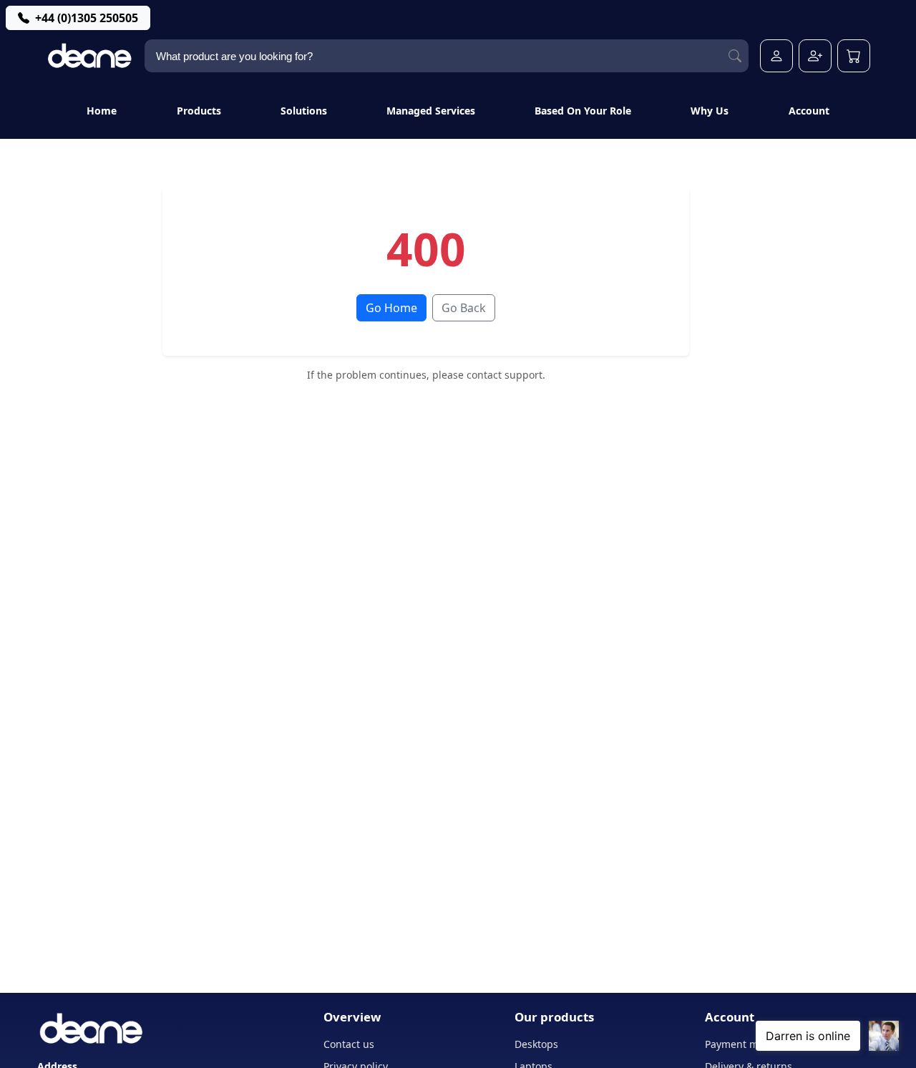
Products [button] (199, 110)
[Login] (776, 55)
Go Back (464, 308)
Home (102, 110)
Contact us (348, 1044)
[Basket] (853, 55)
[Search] (735, 56)
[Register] (815, 55)
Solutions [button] (304, 110)
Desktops (536, 1044)
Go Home (391, 308)
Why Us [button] (710, 110)
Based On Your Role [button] (583, 110)
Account (809, 110)
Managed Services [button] (430, 110)
